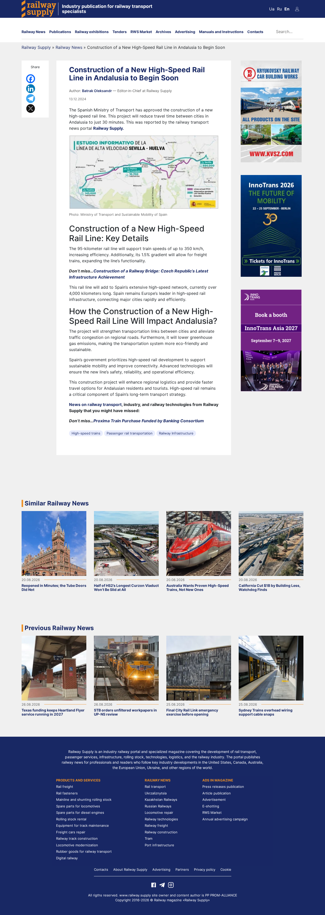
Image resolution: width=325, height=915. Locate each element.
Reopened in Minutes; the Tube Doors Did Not (54, 587)
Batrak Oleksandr (97, 91)
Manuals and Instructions (221, 32)
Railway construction (161, 832)
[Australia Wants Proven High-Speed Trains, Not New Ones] (198, 543)
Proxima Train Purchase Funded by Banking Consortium (148, 420)
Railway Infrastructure (176, 433)
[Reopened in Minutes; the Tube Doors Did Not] (54, 543)
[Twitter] (30, 108)
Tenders (119, 32)
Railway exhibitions (92, 32)
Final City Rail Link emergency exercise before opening (192, 712)
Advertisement (214, 799)
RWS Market (141, 32)
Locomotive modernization (77, 845)
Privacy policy (204, 869)
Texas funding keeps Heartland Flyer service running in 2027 (53, 712)
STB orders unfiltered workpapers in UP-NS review (125, 712)
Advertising (185, 32)
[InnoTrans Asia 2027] (271, 339)
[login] (297, 8)
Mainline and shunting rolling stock (83, 799)
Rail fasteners (67, 793)
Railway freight (156, 825)
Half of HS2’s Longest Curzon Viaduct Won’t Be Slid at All (126, 587)
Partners (182, 869)
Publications (60, 32)
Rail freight (64, 787)
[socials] (153, 884)
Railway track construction (77, 838)
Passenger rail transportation (130, 433)
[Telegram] (30, 98)
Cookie (225, 869)
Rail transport (155, 787)
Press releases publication (223, 787)
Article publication (216, 793)
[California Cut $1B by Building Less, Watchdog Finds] (271, 543)
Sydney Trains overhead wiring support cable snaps (265, 712)
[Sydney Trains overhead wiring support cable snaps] (271, 667)
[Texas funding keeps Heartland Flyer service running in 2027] (54, 667)
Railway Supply (36, 47)
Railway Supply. (108, 128)
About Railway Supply (130, 869)
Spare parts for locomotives (78, 806)
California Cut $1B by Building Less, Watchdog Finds (269, 587)
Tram (148, 838)
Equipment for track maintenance (82, 825)
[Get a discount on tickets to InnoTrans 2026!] (271, 225)
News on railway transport (95, 404)
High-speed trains (86, 433)
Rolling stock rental (71, 819)
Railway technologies (161, 819)
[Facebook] (30, 78)
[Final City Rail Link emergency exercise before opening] (198, 667)
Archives (163, 32)
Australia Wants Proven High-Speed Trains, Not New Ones (197, 587)
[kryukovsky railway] (271, 110)
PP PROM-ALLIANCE (221, 895)
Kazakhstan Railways (161, 799)
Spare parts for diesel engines (80, 812)
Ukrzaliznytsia (156, 793)
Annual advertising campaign (225, 819)
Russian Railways (158, 806)
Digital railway (67, 858)
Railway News (33, 32)
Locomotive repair (159, 812)
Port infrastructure (159, 845)
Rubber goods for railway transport (84, 851)
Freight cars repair (70, 832)
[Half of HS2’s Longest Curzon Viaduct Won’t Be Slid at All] (126, 543)
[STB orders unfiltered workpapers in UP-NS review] (126, 667)
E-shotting (210, 806)
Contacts (255, 32)
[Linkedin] (30, 88)
